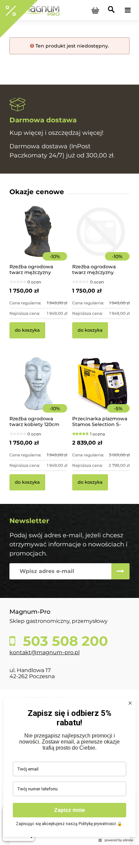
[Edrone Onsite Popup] (69, 422)
